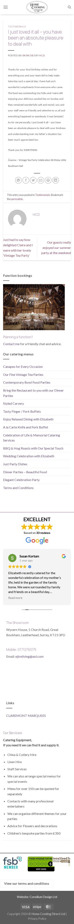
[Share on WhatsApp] (18, 180)
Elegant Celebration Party (21, 480)
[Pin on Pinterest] (48, 180)
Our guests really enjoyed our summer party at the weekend (56, 247)
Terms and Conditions (18, 488)
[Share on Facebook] (25, 180)
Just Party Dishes (15, 464)
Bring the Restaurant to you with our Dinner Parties (33, 393)
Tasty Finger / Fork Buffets (22, 411)
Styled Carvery (13, 403)
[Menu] (5, 7)
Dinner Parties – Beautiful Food (25, 472)
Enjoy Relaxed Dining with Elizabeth (28, 419)
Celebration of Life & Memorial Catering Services (31, 437)
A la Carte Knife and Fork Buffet (25, 427)
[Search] (69, 7)
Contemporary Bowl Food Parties (26, 382)
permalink (17, 199)
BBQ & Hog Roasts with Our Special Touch (33, 448)
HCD (42, 55)
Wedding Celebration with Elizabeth (28, 456)
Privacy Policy (37, 918)
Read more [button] (15, 598)
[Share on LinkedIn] (55, 180)
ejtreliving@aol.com (29, 656)
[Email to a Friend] (40, 180)
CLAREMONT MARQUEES (26, 715)
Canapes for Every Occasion (23, 366)
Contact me (11, 344)
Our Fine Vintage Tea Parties (23, 374)
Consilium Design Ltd (43, 897)
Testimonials (17, 26)
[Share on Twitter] (33, 180)
